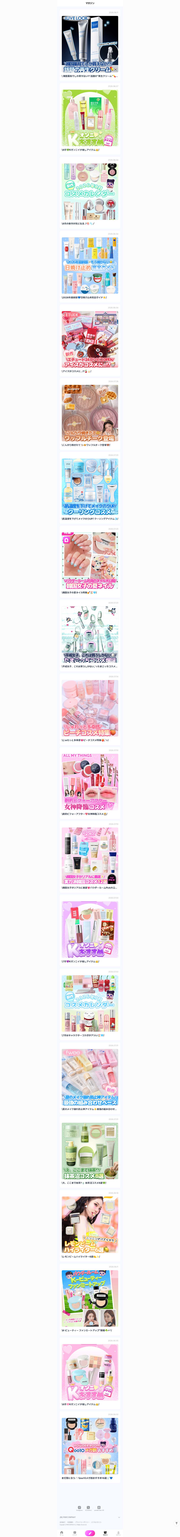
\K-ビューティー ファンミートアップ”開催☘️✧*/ (87, 1330)
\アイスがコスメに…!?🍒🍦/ (76, 371)
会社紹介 (62, 1522)
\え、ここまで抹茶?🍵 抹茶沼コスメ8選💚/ (84, 1182)
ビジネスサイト (96, 1522)
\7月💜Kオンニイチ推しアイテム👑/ (80, 961)
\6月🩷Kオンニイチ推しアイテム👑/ (80, 1404)
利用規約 (70, 1522)
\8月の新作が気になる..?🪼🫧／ (78, 223)
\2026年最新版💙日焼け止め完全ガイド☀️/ (84, 297)
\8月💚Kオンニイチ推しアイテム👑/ (80, 149)
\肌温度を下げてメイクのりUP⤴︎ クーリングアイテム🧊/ (90, 518)
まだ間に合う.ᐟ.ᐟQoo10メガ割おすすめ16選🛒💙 (87, 1478)
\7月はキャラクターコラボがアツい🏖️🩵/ (83, 1035)
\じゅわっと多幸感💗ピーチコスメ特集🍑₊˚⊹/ (85, 740)
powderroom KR (99, 1510)
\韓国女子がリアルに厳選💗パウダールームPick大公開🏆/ (89, 887)
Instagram (79, 1510)
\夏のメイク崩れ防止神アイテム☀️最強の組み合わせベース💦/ (89, 1109)
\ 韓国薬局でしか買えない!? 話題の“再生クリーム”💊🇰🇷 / (89, 76)
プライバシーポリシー (82, 1522)
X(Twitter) (88, 1510)
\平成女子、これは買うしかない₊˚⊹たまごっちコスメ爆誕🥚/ (90, 666)
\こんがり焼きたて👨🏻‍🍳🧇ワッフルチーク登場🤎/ (86, 445)
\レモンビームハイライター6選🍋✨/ (81, 1256)
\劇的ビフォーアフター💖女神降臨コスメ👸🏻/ (84, 814)
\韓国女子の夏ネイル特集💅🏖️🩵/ (79, 592)
